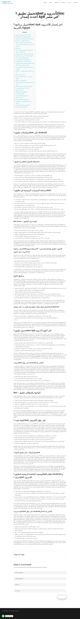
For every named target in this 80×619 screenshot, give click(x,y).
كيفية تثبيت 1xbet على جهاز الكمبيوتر (23, 59)
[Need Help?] (3, 616)
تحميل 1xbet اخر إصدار (20, 74)
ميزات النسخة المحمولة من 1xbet (23, 88)
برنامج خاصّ (18, 48)
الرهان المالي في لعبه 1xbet (21, 107)
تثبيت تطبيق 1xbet (19, 90)
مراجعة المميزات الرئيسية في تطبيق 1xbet (24, 38)
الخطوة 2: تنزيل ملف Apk (21, 80)
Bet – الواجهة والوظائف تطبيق (22, 57)
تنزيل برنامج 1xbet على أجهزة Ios (23, 99)
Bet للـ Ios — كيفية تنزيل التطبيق (22, 40)
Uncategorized (49, 21)
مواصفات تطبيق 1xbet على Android (23, 35)
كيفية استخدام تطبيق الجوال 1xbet (23, 105)
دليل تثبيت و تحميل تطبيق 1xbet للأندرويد (24, 86)
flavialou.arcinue (40, 21)
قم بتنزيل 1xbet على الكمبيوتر (22, 95)
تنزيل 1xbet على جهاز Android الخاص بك (24, 56)
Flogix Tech (6, 2)
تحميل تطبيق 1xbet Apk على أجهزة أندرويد (24, 54)
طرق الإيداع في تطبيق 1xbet (21, 92)
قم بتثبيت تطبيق (19, 97)
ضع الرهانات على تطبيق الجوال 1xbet (23, 61)
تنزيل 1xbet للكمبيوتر (20, 93)
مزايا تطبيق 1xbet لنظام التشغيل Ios (23, 37)
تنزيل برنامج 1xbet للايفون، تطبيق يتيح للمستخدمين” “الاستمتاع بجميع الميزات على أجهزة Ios (24, 44)
